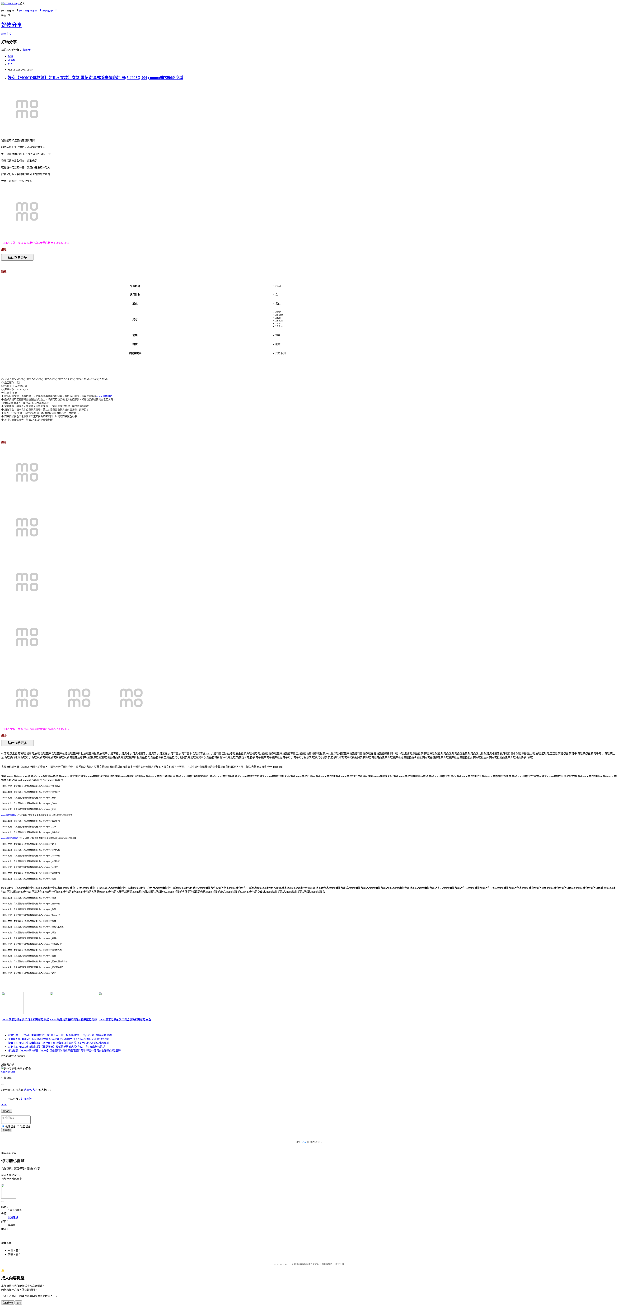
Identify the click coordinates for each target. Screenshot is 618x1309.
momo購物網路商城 (9, 838)
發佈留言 (7, 1130)
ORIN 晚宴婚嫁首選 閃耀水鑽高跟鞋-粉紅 (25, 1019)
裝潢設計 (26, 1098)
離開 (18, 1302)
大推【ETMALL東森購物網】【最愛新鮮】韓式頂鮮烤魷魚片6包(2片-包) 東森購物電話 (56, 1046)
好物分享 (11, 25)
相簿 (10, 56)
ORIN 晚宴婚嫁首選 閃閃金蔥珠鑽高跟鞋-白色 (125, 1019)
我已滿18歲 (8, 1302)
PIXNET (285, 1264)
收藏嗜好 (28, 49)
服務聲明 (339, 1264)
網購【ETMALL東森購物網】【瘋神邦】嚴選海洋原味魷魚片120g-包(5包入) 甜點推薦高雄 (58, 1042)
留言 (35, 1089)
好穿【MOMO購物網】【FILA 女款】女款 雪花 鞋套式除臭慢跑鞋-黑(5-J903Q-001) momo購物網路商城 (95, 77)
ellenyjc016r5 (8, 1071)
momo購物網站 (104, 396)
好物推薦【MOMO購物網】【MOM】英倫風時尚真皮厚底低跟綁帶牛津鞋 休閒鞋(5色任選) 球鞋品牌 (64, 1050)
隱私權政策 (327, 1264)
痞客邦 (28, 1089)
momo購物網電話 (8, 815)
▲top (4, 1104)
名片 (10, 64)
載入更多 (7, 1111)
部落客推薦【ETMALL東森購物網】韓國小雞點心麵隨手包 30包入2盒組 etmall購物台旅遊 (58, 1039)
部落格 (11, 60)
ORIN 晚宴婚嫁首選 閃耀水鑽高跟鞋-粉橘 (73, 1019)
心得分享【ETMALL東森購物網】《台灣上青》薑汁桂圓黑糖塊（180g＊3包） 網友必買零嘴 (60, 1035)
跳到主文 (6, 34)
